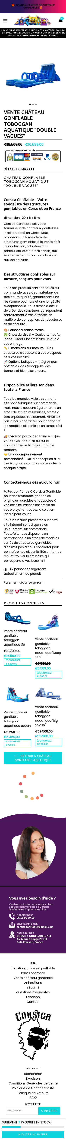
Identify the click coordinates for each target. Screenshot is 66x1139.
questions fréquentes (33, 992)
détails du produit (19, 169)
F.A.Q (33, 1097)
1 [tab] (30, 104)
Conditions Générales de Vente (33, 1083)
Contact (33, 1001)
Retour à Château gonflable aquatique (33, 758)
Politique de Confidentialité (33, 1088)
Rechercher (33, 1074)
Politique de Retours (33, 1093)
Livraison (33, 997)
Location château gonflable (33, 968)
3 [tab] (36, 104)
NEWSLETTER (33, 1104)
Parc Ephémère (33, 973)
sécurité (33, 987)
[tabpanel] (33, 72)
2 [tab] (33, 104)
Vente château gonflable (33, 978)
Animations (33, 982)
